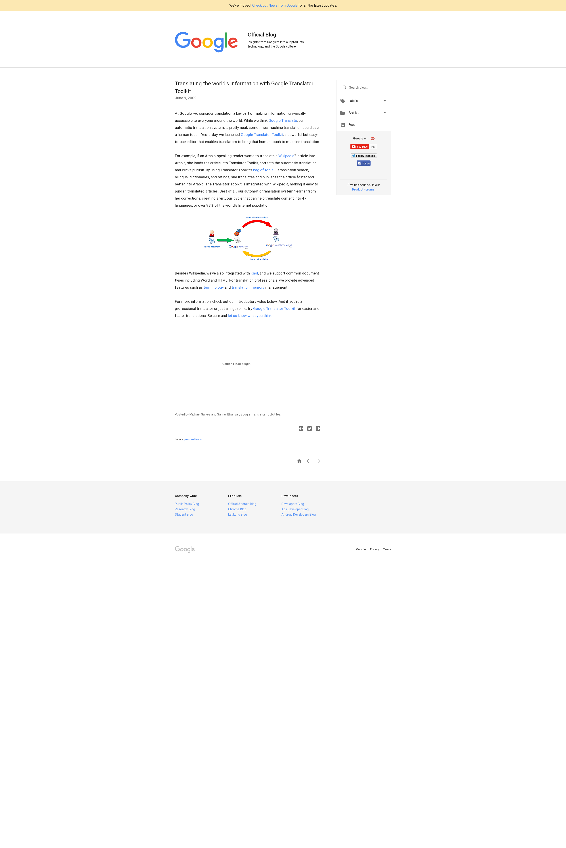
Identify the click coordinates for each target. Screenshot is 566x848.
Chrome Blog (237, 509)
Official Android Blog (242, 504)
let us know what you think (250, 315)
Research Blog (185, 509)
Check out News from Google (275, 5)
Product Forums (363, 189)
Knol (254, 273)
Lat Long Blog (237, 514)
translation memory (248, 287)
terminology (214, 287)
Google (361, 549)
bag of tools (263, 170)
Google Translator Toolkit (262, 134)
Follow (366, 163)
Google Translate (282, 120)
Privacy (375, 549)
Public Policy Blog (187, 504)
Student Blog (184, 514)
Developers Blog (292, 504)
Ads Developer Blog (295, 509)
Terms (387, 549)
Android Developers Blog (298, 514)
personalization (193, 439)
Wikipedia (286, 156)
